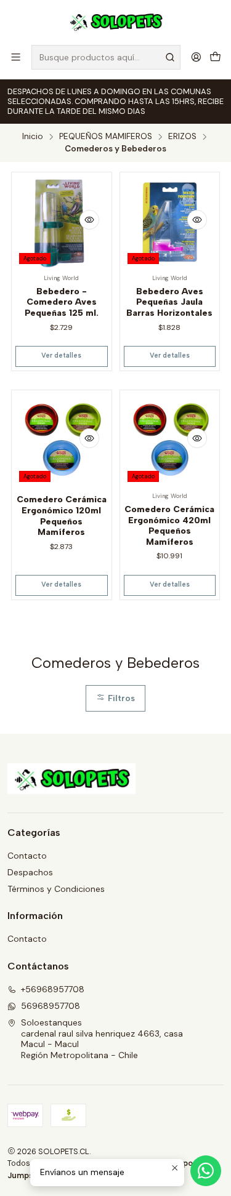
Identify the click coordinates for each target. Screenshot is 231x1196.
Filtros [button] (120, 698)
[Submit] (170, 57)
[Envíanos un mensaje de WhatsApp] (205, 1170)
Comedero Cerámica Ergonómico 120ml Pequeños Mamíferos (62, 515)
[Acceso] (196, 56)
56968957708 (50, 1005)
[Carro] (215, 56)
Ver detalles (61, 355)
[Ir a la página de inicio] (115, 21)
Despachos (30, 872)
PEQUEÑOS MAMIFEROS (105, 136)
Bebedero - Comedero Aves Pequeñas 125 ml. (62, 302)
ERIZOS (182, 136)
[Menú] (15, 56)
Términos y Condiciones (56, 888)
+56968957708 (52, 989)
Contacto (27, 855)
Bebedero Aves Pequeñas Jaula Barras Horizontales (169, 302)
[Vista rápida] (89, 220)
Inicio (32, 136)
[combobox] (105, 57)
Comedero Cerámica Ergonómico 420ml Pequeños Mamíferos (169, 525)
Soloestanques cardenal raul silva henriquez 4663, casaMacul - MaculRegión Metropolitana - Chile (102, 1039)
